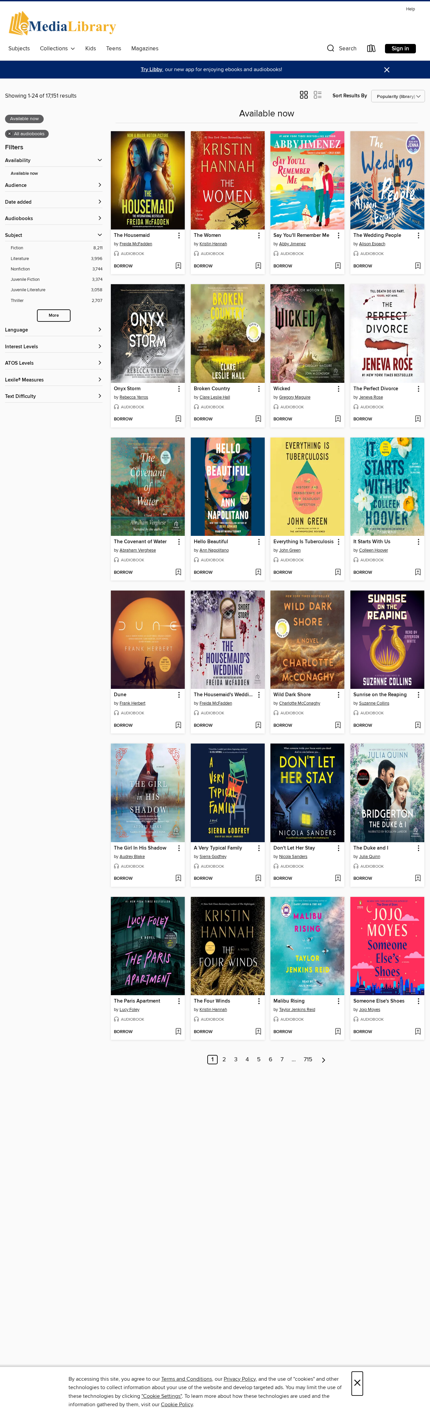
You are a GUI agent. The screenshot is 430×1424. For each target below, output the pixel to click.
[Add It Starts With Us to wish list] (418, 572)
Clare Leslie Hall (215, 397)
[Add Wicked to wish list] (338, 419)
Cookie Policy (177, 1404)
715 (308, 1059)
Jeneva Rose (371, 397)
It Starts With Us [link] (371, 542)
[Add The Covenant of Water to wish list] (178, 572)
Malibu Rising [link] (289, 1001)
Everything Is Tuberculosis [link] (303, 542)
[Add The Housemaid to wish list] (178, 266)
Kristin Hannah (213, 244)
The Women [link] (207, 236)
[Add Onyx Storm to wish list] (178, 419)
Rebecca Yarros (134, 397)
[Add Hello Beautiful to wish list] (258, 572)
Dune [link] (120, 695)
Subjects (19, 48)
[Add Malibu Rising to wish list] (338, 1032)
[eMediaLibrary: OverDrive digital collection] (63, 23)
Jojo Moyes (369, 1009)
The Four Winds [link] (212, 1001)
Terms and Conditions (186, 1379)
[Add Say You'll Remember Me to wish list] (338, 266)
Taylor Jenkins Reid (297, 1009)
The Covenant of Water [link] (140, 542)
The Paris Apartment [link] (137, 1001)
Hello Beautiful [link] (211, 542)
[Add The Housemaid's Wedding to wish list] (258, 725)
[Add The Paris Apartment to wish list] (178, 1032)
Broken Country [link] (212, 389)
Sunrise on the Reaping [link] (380, 695)
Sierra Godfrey (213, 856)
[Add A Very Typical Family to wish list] (258, 878)
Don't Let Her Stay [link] (294, 848)
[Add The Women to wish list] (258, 266)
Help (410, 9)
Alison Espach (372, 244)
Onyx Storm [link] (127, 389)
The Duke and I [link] (370, 848)
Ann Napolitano (214, 550)
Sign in (400, 48)
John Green (290, 550)
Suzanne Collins (374, 703)
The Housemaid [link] (132, 236)
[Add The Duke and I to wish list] (418, 878)
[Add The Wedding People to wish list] (418, 266)
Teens (113, 48)
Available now (24, 173)
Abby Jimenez (292, 244)
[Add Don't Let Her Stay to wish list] (338, 878)
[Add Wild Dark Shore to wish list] (338, 725)
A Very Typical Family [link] (218, 848)
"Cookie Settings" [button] (161, 1396)
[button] (340, 49)
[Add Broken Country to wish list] (258, 419)
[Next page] (323, 1060)
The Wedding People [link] (377, 236)
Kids (90, 48)
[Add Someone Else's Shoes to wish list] (418, 1032)
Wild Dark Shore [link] (292, 695)
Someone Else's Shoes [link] (378, 1001)
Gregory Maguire (294, 397)
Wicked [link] (281, 389)
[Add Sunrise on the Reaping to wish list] (418, 725)
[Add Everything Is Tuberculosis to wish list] (338, 572)
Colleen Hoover (373, 550)
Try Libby (151, 69)
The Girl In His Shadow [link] (140, 848)
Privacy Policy (240, 1379)
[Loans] (371, 49)
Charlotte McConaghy (299, 703)
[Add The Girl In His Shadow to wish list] (178, 878)
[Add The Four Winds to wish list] (258, 1032)
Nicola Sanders (293, 856)
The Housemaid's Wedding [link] (224, 695)
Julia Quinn (369, 856)
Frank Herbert (132, 703)
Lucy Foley (129, 1009)
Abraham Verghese (138, 550)
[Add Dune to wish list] (178, 725)
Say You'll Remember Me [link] (301, 236)
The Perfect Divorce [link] (375, 389)
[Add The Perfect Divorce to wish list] (418, 419)
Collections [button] (55, 48)
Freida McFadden (136, 244)
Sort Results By (350, 96)
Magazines (145, 48)
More (54, 315)
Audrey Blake (132, 856)
